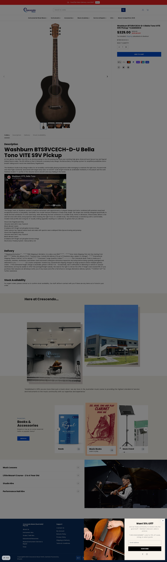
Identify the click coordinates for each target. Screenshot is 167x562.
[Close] (163, 521)
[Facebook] (143, 554)
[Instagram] (147, 554)
